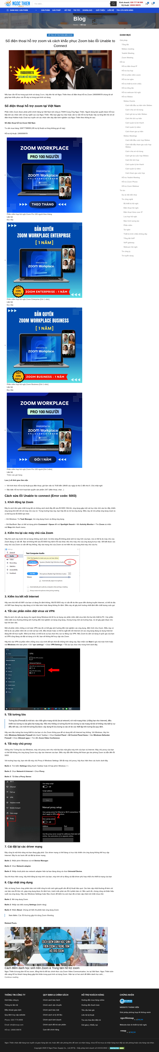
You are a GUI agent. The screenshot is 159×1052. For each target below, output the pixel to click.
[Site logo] (17, 4)
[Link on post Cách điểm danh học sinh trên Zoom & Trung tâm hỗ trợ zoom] (79, 526)
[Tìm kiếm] (113, 3)
